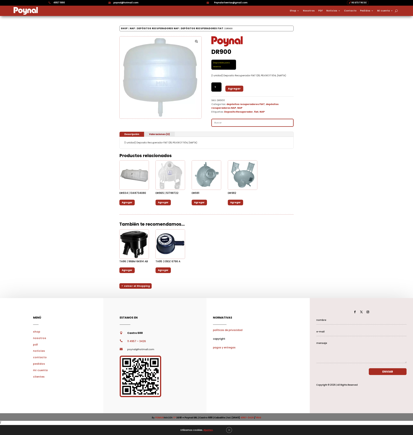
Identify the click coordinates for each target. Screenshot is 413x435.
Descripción (131, 134)
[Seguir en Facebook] (355, 312)
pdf (35, 344)
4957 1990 (59, 2)
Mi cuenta (383, 10)
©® (174, 417)
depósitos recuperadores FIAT (202, 28)
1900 (258, 417)
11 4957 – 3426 (136, 341)
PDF (320, 10)
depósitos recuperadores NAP (158, 28)
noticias (39, 351)
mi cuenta (40, 370)
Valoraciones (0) (159, 134)
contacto (40, 357)
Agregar (234, 88)
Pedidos (365, 10)
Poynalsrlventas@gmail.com (230, 2)
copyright (219, 338)
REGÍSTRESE (359, 2)
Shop (293, 10)
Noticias (331, 10)
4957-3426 (247, 417)
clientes (39, 377)
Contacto (350, 10)
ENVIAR (387, 372)
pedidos (39, 364)
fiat (256, 111)
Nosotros (309, 10)
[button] (196, 41)
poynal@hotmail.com (125, 2)
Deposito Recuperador (238, 111)
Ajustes (208, 430)
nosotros (39, 338)
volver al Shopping (137, 286)
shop (36, 332)
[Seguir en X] (361, 312)
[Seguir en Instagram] (367, 312)
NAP (132, 28)
